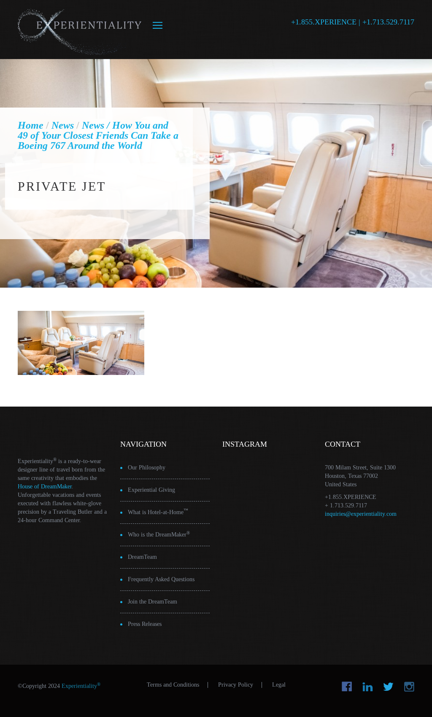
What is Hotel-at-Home (158, 511)
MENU (157, 25)
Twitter (388, 687)
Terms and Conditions (173, 685)
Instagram (409, 687)
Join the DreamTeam (152, 601)
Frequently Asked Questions (161, 579)
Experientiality (80, 29)
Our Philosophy (146, 467)
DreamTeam (142, 557)
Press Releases (145, 624)
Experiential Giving (151, 490)
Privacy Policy (235, 685)
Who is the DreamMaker (159, 534)
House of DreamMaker (45, 486)
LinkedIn (367, 687)
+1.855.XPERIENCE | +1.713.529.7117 (352, 22)
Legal (279, 685)
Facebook (347, 687)
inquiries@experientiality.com (361, 514)
